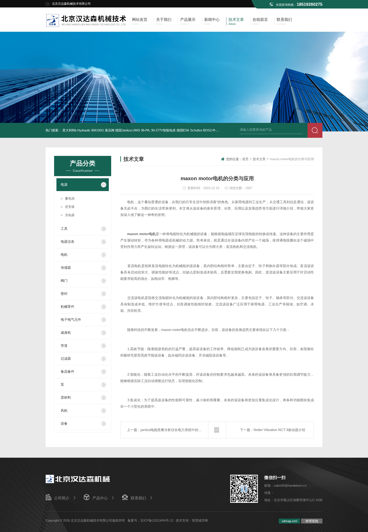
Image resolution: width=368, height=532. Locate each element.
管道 (64, 345)
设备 (64, 423)
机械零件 (67, 306)
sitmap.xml (289, 521)
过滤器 (66, 358)
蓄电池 (70, 198)
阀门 (64, 280)
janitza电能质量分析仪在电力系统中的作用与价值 (178, 430)
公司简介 (61, 498)
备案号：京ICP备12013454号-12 (150, 520)
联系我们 (138, 498)
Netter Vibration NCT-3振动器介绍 (279, 430)
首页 (245, 159)
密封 (64, 293)
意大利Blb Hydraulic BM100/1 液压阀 (88, 130)
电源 (64, 184)
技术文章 (259, 159)
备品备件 (67, 371)
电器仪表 (67, 241)
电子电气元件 (71, 319)
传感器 (66, 267)
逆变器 (70, 206)
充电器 (70, 215)
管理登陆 (311, 521)
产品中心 (100, 498)
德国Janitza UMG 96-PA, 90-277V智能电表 (145, 130)
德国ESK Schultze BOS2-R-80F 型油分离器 (207, 130)
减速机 (66, 332)
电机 (64, 254)
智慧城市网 (200, 520)
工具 (64, 228)
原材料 (66, 397)
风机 (64, 410)
